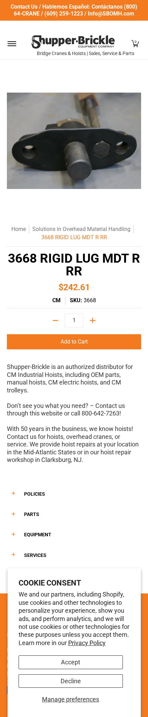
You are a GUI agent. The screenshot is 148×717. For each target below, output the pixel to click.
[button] (135, 44)
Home (18, 229)
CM (56, 300)
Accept (70, 662)
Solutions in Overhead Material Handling (81, 229)
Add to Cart (74, 341)
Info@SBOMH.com (111, 13)
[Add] (92, 320)
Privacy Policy (87, 642)
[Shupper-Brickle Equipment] (73, 42)
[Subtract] (55, 320)
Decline (71, 681)
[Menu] (11, 44)
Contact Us (24, 6)
